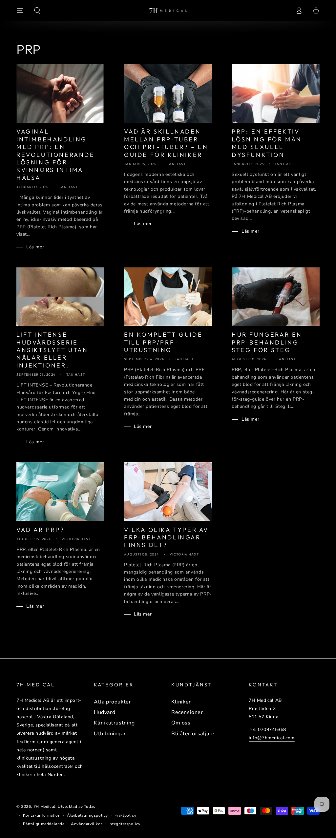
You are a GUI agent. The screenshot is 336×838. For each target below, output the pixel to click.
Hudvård (104, 712)
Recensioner (187, 712)
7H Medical (44, 806)
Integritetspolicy (124, 824)
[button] (37, 10)
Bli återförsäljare (193, 733)
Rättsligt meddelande (44, 824)
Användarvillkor (86, 824)
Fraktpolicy (125, 815)
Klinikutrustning (114, 722)
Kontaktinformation (42, 815)
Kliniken (181, 701)
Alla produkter (112, 701)
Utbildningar (110, 733)
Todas (89, 806)
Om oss (181, 722)
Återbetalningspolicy (87, 815)
